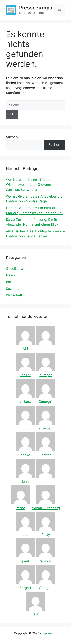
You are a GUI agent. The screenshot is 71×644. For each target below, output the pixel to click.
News (10, 275)
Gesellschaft (16, 269)
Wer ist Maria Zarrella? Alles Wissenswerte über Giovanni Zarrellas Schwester (29, 185)
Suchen (12, 137)
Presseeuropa (35, 8)
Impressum (49, 633)
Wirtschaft (14, 295)
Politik (10, 282)
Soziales (12, 288)
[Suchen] (12, 114)
